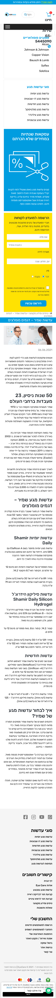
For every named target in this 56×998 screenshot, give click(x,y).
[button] (49, 991)
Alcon (45, 44)
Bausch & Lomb (39, 60)
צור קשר (48, 951)
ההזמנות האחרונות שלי (40, 934)
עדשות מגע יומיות (39, 93)
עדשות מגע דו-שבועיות (36, 98)
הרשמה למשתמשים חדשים (38, 925)
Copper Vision (40, 55)
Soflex (45, 65)
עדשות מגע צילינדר (38, 114)
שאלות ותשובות (44, 907)
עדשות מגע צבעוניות (38, 120)
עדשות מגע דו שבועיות (41, 841)
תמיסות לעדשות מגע (42, 863)
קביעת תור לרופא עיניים (40, 898)
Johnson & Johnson (36, 49)
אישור (28, 994)
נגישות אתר (46, 947)
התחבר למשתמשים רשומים (38, 929)
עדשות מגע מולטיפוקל (37, 109)
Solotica (44, 71)
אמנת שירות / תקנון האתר (39, 938)
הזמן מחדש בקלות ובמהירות (32, 2)
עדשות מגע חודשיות (38, 104)
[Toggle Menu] (7, 26)
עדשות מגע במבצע (42, 889)
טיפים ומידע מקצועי (38, 313)
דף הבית (48, 880)
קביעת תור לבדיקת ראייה (39, 894)
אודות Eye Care (44, 885)
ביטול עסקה (46, 942)
